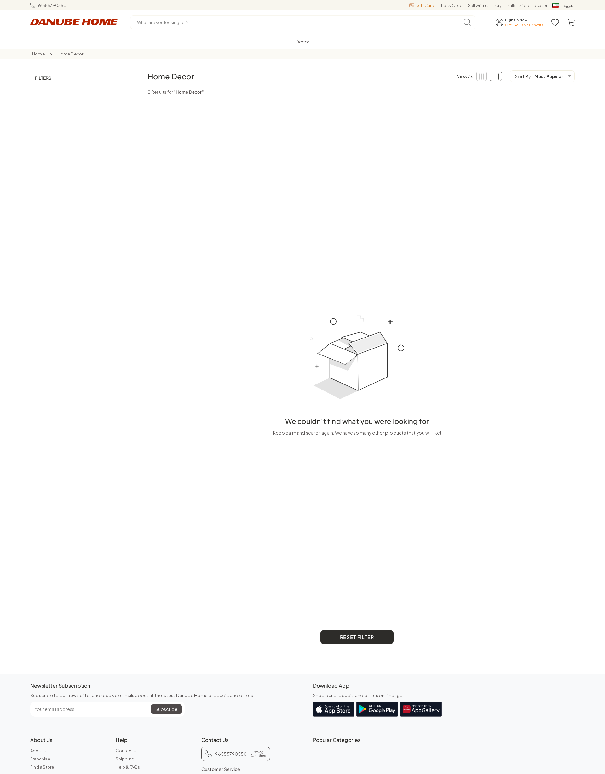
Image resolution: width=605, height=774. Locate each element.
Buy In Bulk (504, 5)
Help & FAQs (128, 767)
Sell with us (479, 5)
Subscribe (166, 709)
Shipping (125, 758)
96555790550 (52, 5)
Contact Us (127, 750)
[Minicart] (571, 22)
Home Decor (70, 53)
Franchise (40, 758)
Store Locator (533, 5)
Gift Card (425, 5)
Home (38, 53)
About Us (39, 750)
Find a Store (42, 767)
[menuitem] (302, 41)
